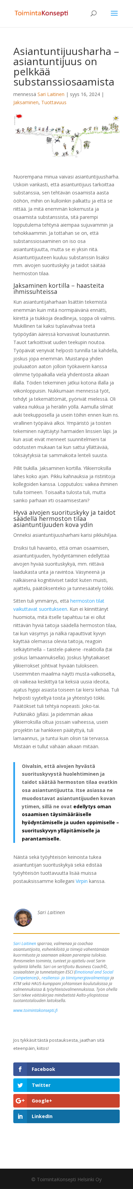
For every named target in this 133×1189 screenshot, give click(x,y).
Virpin (82, 881)
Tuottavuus (53, 102)
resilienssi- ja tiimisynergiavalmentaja (75, 978)
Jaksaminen (26, 102)
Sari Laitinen (51, 94)
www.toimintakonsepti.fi (35, 1010)
